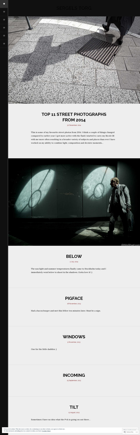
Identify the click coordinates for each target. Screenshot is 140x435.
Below (74, 256)
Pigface (74, 298)
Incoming (74, 375)
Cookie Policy (46, 431)
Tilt (74, 407)
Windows (74, 336)
